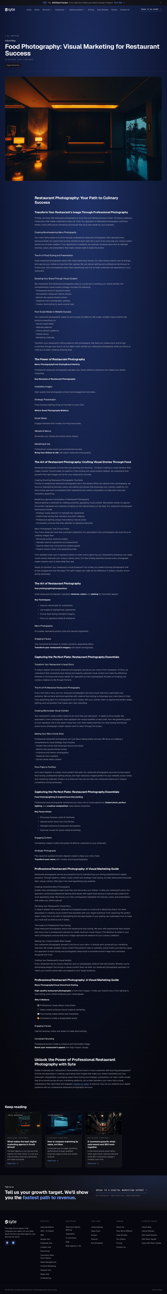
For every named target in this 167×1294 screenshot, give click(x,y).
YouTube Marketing (48, 1266)
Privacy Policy (157, 1290)
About (36, 10)
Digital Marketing (13, 65)
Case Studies (102, 10)
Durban (94, 1235)
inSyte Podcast (148, 1231)
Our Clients (120, 1239)
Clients (114, 10)
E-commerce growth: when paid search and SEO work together (101, 1144)
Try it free (118, 3)
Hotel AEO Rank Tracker (151, 1243)
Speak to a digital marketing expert (120, 1190)
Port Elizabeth (97, 1243)
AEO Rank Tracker (149, 1239)
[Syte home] (10, 9)
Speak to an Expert (150, 9)
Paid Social (45, 1251)
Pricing (91, 10)
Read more (11, 1163)
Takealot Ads (45, 1270)
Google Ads (45, 1239)
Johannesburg (97, 1227)
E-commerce (71, 1238)
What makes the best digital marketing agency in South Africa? (21, 1144)
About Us (120, 1227)
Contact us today (81, 1084)
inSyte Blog (146, 1227)
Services (46, 10)
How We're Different (124, 1231)
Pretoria (94, 1239)
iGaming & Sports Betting (73, 1228)
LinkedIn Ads (45, 1247)
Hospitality (70, 1234)
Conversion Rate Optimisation (47, 1256)
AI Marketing (45, 1278)
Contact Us (125, 10)
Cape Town (95, 1231)
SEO (42, 1235)
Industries (59, 10)
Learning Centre (76, 10)
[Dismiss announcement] (160, 2)
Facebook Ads (46, 1243)
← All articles (12, 36)
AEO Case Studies (149, 1235)
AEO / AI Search (47, 1231)
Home (29, 10)
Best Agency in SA (73, 1246)
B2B (67, 1242)
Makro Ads (44, 1274)
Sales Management (48, 1262)
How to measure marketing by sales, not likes (62, 1143)
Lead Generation (47, 1227)
